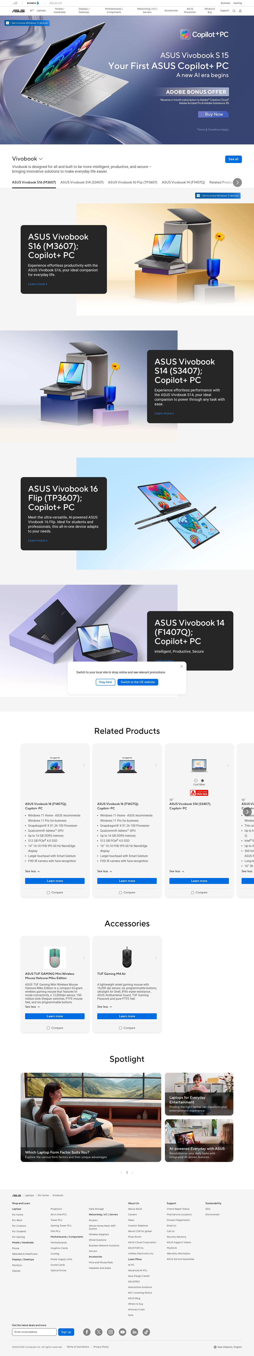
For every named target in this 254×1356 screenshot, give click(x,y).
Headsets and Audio (100, 1268)
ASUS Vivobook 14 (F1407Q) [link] (183, 182)
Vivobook (57, 1195)
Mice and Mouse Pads (101, 1262)
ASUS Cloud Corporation (142, 1242)
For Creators (19, 1225)
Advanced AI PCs (137, 1270)
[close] (181, 666)
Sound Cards (58, 1264)
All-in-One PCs (59, 1214)
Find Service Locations (179, 1214)
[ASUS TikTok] (146, 1332)
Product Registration (178, 1220)
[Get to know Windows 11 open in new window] (218, 196)
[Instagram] (110, 1332)
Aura (130, 1315)
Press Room (134, 1236)
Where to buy (135, 1303)
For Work (17, 1220)
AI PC (131, 1264)
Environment (212, 1214)
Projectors (56, 1209)
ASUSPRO (134, 1281)
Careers (132, 1214)
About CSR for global (140, 1231)
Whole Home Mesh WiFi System (102, 1227)
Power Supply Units (61, 1259)
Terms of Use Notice (78, 1346)
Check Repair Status (178, 1209)
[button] (237, 3)
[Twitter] (98, 1332)
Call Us (171, 1231)
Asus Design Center (139, 1276)
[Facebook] (87, 1332)
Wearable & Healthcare (24, 1253)
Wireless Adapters (99, 1234)
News (131, 1220)
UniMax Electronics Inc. (141, 1253)
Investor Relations (138, 1225)
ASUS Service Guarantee (180, 1259)
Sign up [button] (66, 1332)
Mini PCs (55, 1231)
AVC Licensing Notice (140, 1292)
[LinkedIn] (134, 1332)
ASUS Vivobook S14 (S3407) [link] (82, 182)
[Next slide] (237, 182)
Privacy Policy (101, 1346)
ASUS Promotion (190, 10)
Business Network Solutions (104, 1245)
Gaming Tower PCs (61, 1225)
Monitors (17, 1265)
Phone (15, 1248)
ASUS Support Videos (179, 1242)
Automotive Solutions (140, 1287)
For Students (19, 1231)
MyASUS (172, 1248)
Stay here (105, 682)
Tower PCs (56, 1220)
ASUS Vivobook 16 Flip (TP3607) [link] (132, 182)
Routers (93, 1220)
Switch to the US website (138, 682)
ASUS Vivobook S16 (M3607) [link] (34, 182)
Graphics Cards (59, 1248)
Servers (93, 1251)
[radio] (196, 780)
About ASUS (135, 1209)
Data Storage (96, 1209)
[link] (18, 11)
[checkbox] (55, 893)
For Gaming (18, 1237)
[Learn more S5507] (127, 143)
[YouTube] (122, 1332)
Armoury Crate (136, 1309)
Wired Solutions (97, 1240)
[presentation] (121, 1172)
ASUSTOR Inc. (136, 1248)
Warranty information (178, 1253)
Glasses (16, 1270)
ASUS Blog (134, 1298)
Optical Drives (58, 1270)
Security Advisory (176, 1236)
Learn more (55, 881)
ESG (207, 1209)
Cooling (55, 1253)
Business (225, 3)
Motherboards (59, 1242)
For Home (17, 1214)
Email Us (171, 1225)
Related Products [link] (222, 182)
